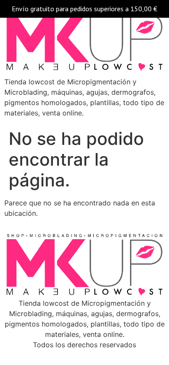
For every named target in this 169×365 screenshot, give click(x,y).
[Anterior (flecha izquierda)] (15, 182)
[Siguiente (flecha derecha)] (154, 182)
